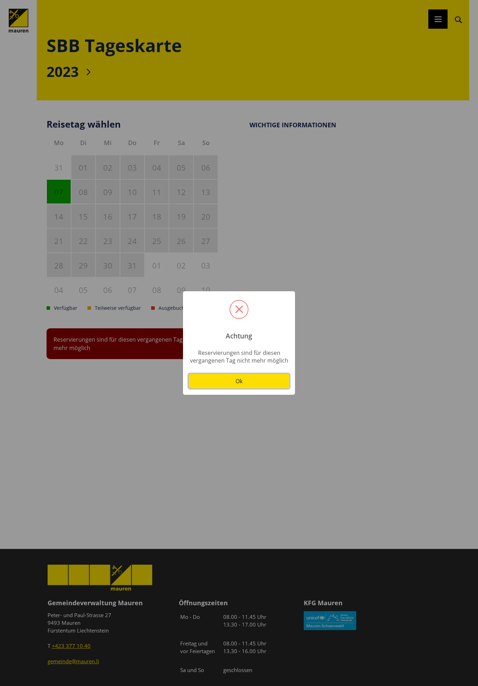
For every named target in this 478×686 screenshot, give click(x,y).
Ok (239, 381)
